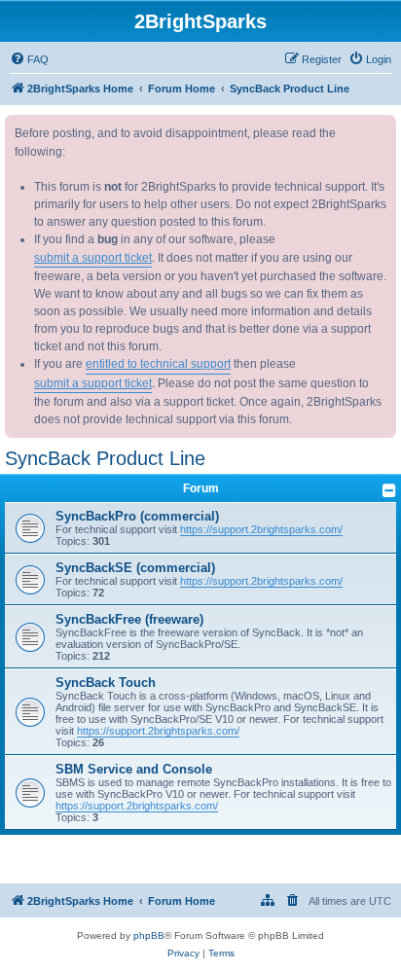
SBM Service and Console (133, 769)
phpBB (148, 935)
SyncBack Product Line (105, 458)
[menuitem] (29, 59)
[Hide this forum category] (389, 490)
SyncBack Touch (105, 682)
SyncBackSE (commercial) (135, 567)
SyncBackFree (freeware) (129, 619)
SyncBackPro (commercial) (137, 516)
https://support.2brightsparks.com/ (261, 529)
